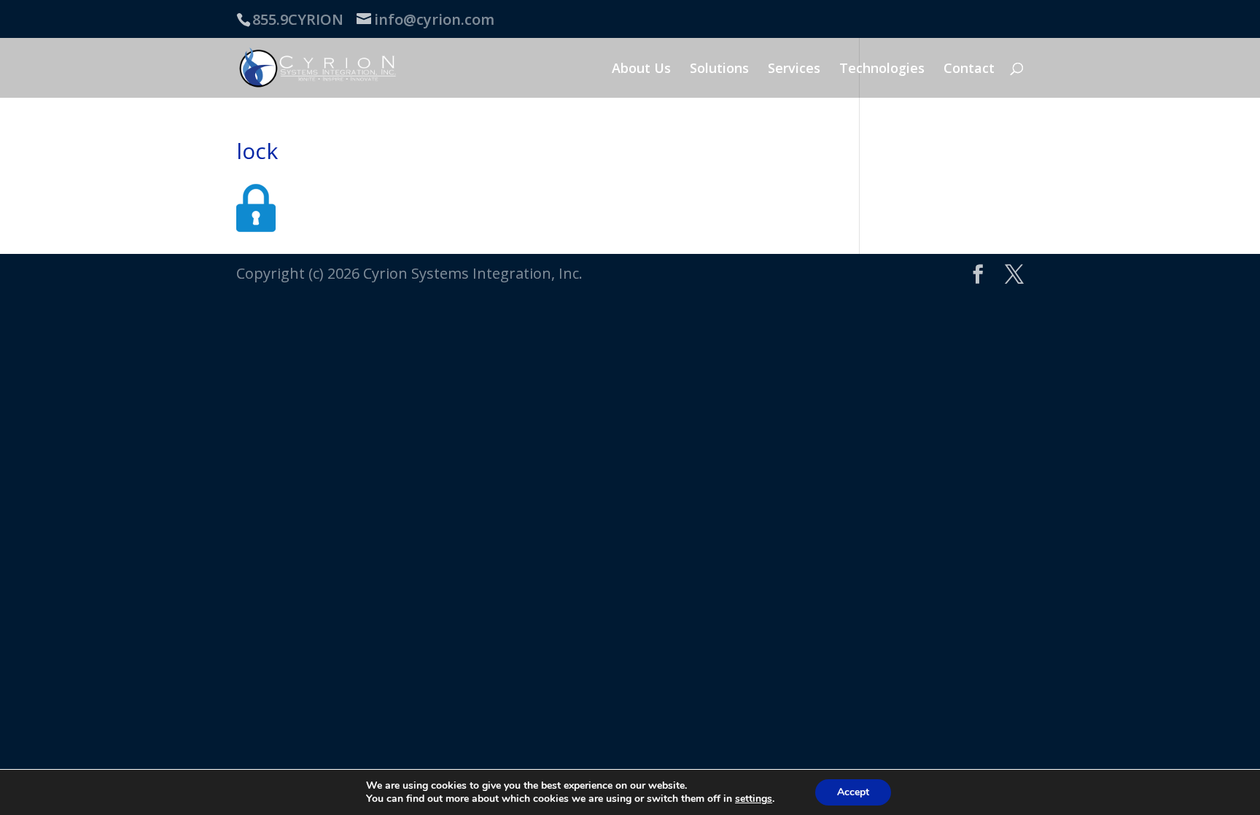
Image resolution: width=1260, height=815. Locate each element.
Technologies (882, 70)
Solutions (719, 70)
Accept (853, 792)
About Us (641, 70)
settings (753, 799)
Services (794, 70)
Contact (969, 70)
